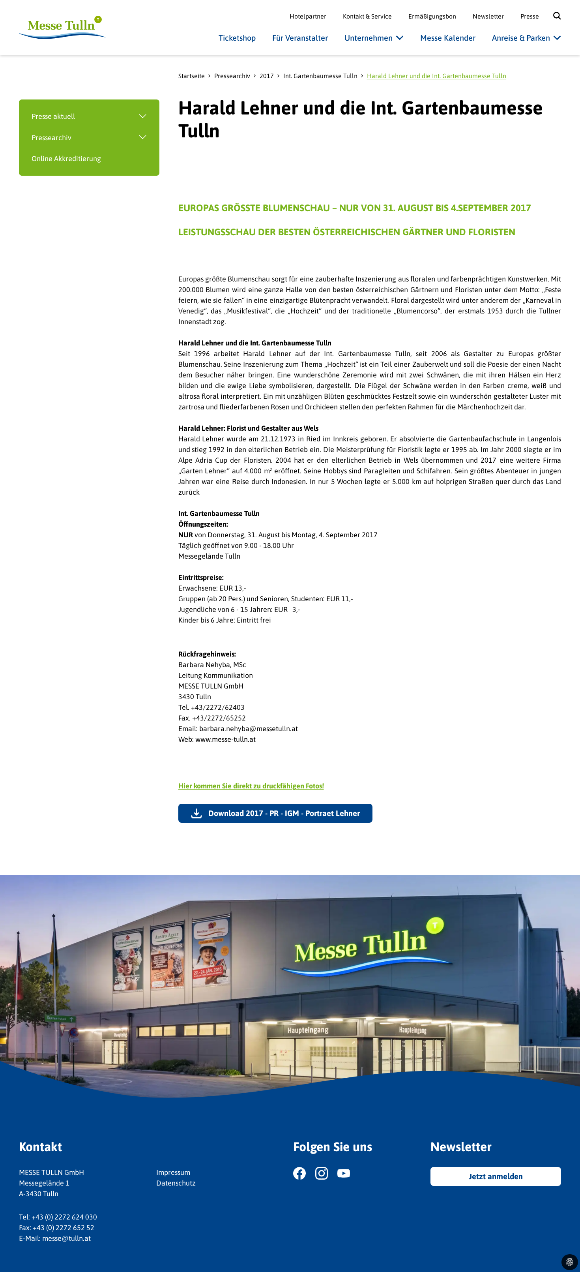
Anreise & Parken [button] (521, 37)
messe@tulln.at (66, 1238)
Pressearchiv (51, 137)
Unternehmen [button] (368, 37)
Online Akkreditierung (66, 158)
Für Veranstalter (300, 37)
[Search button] (551, 15)
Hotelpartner (308, 16)
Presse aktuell (53, 116)
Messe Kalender (447, 37)
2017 (267, 75)
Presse (529, 16)
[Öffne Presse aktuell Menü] (117, 116)
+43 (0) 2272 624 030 (64, 1217)
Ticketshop (237, 37)
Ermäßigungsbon (432, 16)
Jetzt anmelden (496, 1176)
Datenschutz (176, 1183)
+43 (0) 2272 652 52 (63, 1227)
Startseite (191, 75)
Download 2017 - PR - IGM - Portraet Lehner (284, 813)
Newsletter (488, 16)
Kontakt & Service (367, 16)
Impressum (173, 1172)
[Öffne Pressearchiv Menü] (115, 137)
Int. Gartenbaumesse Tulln (320, 75)
